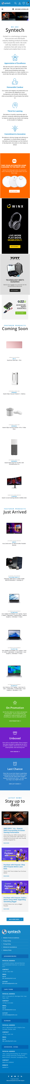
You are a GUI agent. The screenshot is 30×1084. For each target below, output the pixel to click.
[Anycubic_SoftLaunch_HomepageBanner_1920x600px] (15, 16)
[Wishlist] (24, 3)
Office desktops (17, 576)
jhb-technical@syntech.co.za (9, 983)
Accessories (11, 391)
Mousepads (17, 357)
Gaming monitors (17, 495)
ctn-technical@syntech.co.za (9, 1014)
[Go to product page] (14, 344)
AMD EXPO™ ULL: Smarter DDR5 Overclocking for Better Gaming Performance (14, 830)
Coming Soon (11, 357)
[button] (15, 3)
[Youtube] (15, 1076)
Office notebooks (16, 611)
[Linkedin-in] (21, 1076)
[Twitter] (11, 1076)
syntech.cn (5, 1067)
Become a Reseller (21, 9)
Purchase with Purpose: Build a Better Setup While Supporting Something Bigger (15, 900)
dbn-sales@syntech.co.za (9, 1041)
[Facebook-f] (8, 1076)
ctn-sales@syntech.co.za (9, 1009)
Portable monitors (17, 540)
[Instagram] (18, 1076)
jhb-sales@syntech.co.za (9, 978)
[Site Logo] (6, 3)
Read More (6, 843)
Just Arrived (10, 540)
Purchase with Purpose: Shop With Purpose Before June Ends (14, 867)
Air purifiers (11, 460)
